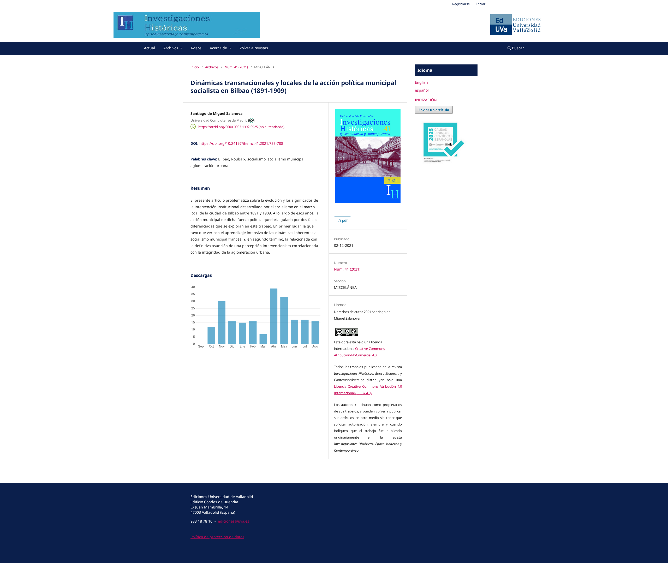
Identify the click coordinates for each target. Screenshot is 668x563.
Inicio (194, 67)
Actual (149, 47)
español (422, 90)
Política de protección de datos (217, 536)
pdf (344, 220)
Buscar (517, 47)
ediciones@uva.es (233, 521)
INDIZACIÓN (426, 99)
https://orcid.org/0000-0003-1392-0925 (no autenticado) (241, 126)
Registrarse (461, 4)
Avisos (195, 47)
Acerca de (219, 47)
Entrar (480, 4)
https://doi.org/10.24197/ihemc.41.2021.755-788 (241, 143)
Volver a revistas (254, 47)
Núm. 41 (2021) (236, 67)
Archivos (171, 47)
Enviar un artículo (434, 109)
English (421, 82)
